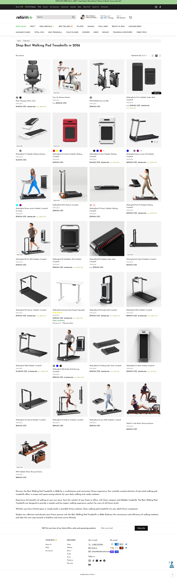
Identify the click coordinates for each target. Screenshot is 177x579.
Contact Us (95, 7)
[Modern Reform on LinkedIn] (89, 564)
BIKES (96, 32)
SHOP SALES (21, 26)
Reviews (45, 7)
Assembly (73, 7)
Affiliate (69, 547)
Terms (69, 557)
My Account (104, 7)
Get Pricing (106, 18)
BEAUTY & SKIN (118, 26)
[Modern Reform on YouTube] (97, 560)
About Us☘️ (19, 7)
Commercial (64, 7)
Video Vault (86, 7)
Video (69, 544)
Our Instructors (54, 7)
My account (49, 551)
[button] (57, 312)
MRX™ (32, 26)
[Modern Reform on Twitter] (101, 560)
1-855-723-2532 (91, 17)
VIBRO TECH (141, 32)
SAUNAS (90, 26)
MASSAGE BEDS (135, 26)
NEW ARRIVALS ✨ (47, 26)
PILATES (80, 26)
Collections (26, 41)
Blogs (79, 7)
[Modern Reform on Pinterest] (104, 560)
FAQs (39, 7)
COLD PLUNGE (72, 32)
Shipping (70, 560)
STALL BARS (103, 26)
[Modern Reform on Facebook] (160, 7)
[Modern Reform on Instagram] (156, 7)
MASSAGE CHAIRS (23, 32)
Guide (69, 554)
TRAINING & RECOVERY (122, 32)
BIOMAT (105, 32)
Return (69, 551)
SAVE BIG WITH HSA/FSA (97, 2)
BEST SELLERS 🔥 (66, 26)
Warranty (70, 563)
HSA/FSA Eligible (30, 7)
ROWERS (86, 32)
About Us (48, 544)
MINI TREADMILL (55, 32)
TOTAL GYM (39, 32)
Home (19, 41)
